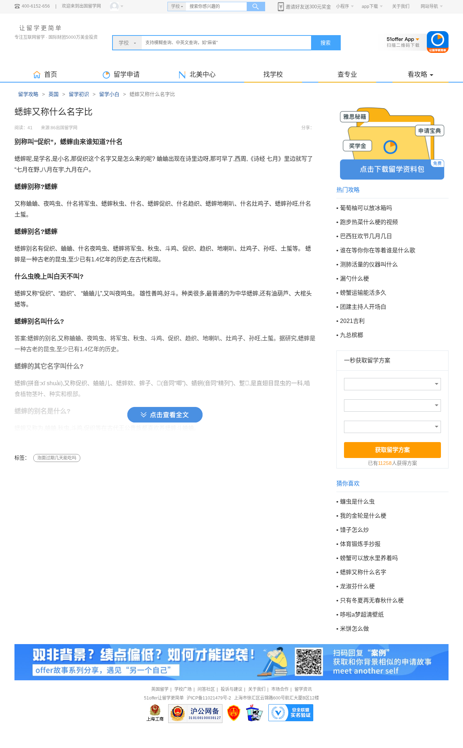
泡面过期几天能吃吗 (56, 458)
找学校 (273, 74)
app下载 (370, 6)
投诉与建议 (231, 689)
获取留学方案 (392, 450)
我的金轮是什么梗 (363, 516)
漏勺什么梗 (354, 279)
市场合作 (280, 689)
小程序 (342, 6)
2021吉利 (352, 321)
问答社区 (206, 689)
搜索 (325, 43)
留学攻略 (28, 94)
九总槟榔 (351, 335)
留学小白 (109, 94)
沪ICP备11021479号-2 (209, 698)
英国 (53, 94)
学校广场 (183, 689)
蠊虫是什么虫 (357, 502)
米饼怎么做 (354, 629)
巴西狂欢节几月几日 (366, 236)
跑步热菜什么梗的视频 (369, 222)
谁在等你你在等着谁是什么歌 (377, 250)
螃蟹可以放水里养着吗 (369, 558)
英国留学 (160, 689)
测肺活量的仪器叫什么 (369, 264)
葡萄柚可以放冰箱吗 (366, 208)
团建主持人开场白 (363, 307)
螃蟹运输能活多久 (363, 293)
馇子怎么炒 (354, 530)
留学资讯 (303, 689)
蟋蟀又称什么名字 (363, 572)
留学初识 (79, 94)
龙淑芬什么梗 (357, 586)
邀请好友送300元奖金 (308, 6)
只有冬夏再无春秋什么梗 (372, 600)
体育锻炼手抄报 (360, 544)
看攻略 (417, 74)
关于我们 (400, 6)
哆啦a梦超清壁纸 (362, 615)
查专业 (347, 74)
